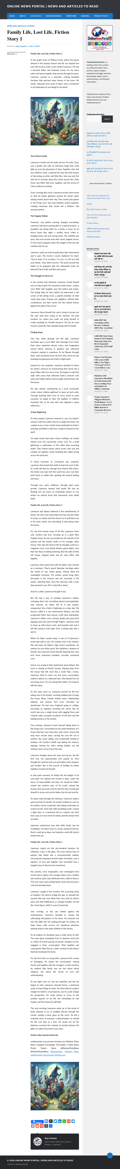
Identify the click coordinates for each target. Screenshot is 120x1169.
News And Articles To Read (20, 26)
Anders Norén (22, 1164)
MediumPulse (56, 1052)
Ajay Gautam (21, 46)
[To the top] (110, 1155)
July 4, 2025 (34, 46)
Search (107, 119)
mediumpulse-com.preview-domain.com (48, 1055)
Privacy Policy (101, 16)
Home (12, 16)
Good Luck (36, 16)
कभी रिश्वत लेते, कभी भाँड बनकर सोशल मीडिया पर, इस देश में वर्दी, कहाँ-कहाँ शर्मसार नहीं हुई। (99, 144)
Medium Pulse (72, 1052)
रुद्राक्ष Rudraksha (53, 16)
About (23, 16)
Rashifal (85, 16)
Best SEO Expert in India (97, 209)
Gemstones (71, 16)
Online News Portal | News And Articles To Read (53, 6)
